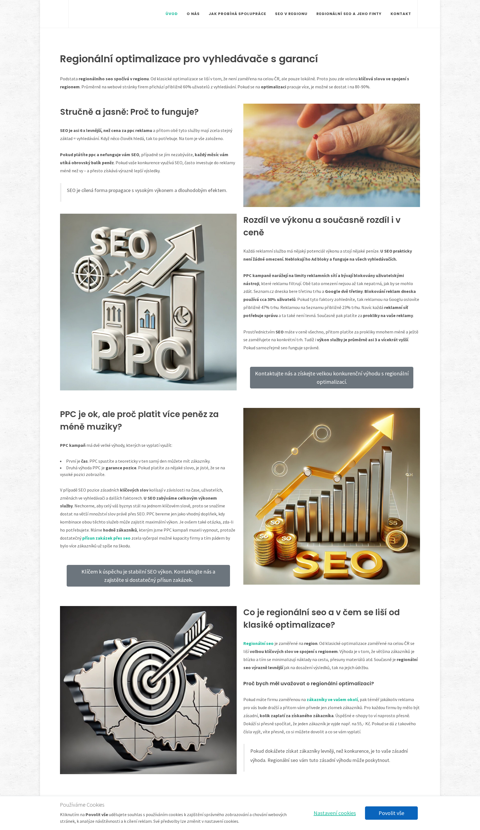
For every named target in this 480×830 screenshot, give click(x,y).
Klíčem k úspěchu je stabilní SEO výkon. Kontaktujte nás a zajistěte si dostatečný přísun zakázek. (148, 575)
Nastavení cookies (335, 812)
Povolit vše (391, 812)
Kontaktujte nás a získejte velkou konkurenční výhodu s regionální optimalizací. (332, 377)
